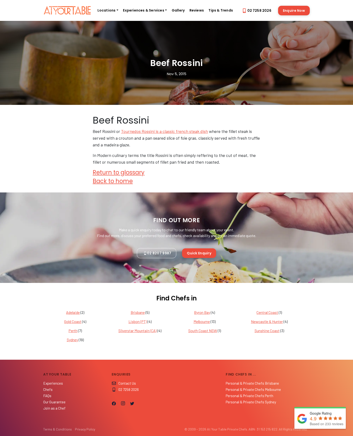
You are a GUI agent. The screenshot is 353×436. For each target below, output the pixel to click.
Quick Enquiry (199, 253)
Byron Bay (202, 312)
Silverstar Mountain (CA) (137, 330)
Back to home (113, 181)
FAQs (47, 396)
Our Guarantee (54, 402)
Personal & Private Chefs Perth (249, 396)
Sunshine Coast (267, 330)
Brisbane (138, 312)
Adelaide (73, 312)
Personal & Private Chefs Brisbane (252, 383)
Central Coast (267, 312)
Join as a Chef (54, 408)
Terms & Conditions (57, 429)
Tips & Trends (220, 10)
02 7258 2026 (259, 10)
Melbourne (202, 321)
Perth (72, 330)
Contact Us (127, 383)
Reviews (196, 10)
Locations (106, 10)
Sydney (72, 339)
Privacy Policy (85, 429)
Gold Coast (72, 321)
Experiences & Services (143, 10)
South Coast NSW (202, 330)
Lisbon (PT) (137, 321)
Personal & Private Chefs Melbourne (253, 389)
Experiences (53, 383)
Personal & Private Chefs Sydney (251, 402)
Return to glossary (119, 172)
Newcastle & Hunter (267, 321)
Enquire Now (294, 10)
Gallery (178, 10)
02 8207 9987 (159, 253)
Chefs (48, 389)
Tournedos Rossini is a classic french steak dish (164, 131)
